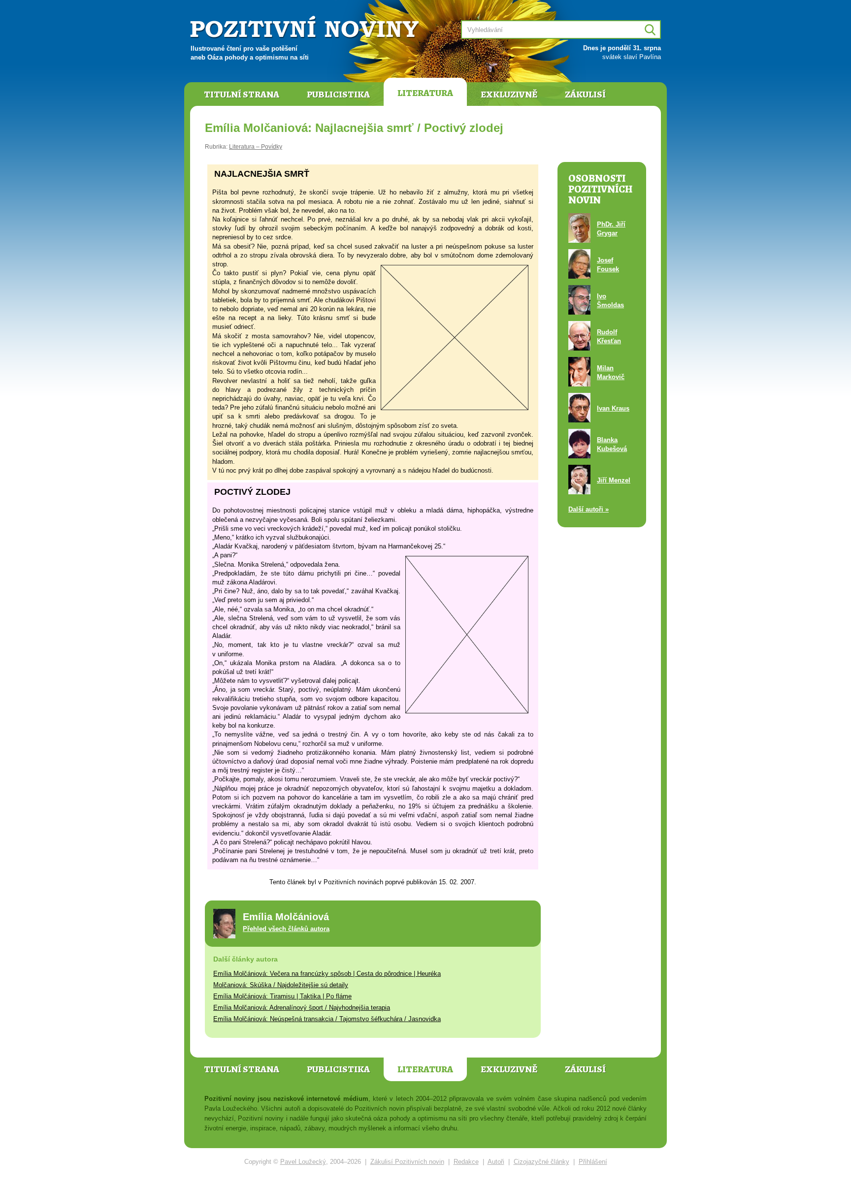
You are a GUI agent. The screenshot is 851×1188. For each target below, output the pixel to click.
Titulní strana (241, 94)
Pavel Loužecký (303, 1161)
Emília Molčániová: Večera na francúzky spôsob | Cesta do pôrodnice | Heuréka (327, 973)
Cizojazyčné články (541, 1161)
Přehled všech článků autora (286, 928)
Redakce (466, 1161)
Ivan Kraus (613, 408)
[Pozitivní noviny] (306, 27)
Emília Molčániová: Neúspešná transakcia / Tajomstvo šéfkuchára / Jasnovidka (327, 1019)
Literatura (425, 93)
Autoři (496, 1161)
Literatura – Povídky (255, 146)
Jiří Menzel (613, 480)
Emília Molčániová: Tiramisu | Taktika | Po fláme (282, 996)
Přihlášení (593, 1161)
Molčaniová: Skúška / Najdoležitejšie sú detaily (280, 985)
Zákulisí (585, 94)
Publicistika (338, 94)
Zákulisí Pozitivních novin (407, 1161)
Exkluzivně (509, 94)
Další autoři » (588, 509)
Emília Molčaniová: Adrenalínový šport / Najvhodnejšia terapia (301, 1007)
